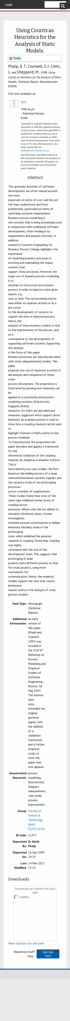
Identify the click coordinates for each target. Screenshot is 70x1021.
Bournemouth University (8, 14)
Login (9, 4)
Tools (16, 58)
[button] (48, 953)
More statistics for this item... (27, 943)
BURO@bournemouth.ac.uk (35, 150)
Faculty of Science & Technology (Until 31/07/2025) (36, 820)
